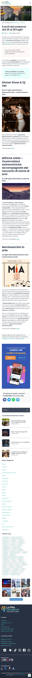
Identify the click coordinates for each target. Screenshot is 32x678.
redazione (19, 567)
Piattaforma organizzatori (8, 643)
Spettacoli (16, 569)
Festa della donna (15, 552)
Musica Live (5, 498)
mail (22, 338)
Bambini (4, 518)
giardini (5, 554)
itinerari (20, 559)
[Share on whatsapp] (13, 399)
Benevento (6, 542)
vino (21, 571)
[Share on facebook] (4, 399)
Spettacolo (5, 478)
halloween (12, 554)
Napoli (4, 564)
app (19, 75)
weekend (5, 574)
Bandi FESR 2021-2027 (7, 631)
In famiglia (5, 521)
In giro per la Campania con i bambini (13, 557)
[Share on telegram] (18, 399)
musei (14, 562)
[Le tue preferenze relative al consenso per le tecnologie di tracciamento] (29, 675)
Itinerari (4, 487)
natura (17, 564)
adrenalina (6, 537)
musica (7, 42)
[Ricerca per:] (13, 410)
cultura (19, 545)
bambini (21, 540)
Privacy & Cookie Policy (20, 675)
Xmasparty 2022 (15, 574)
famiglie (5, 552)
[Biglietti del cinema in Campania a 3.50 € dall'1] (6, 583)
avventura (13, 540)
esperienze (6, 550)
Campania (21, 542)
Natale (4, 475)
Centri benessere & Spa (9, 473)
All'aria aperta (6, 512)
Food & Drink (5, 515)
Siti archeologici (6, 501)
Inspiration (5, 481)
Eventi (5, 33)
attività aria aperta (16, 537)
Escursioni (5, 484)
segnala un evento (8, 338)
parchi (4, 567)
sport (23, 569)
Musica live (21, 562)
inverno (13, 559)
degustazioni (16, 547)
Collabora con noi (6, 623)
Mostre (4, 470)
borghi (13, 542)
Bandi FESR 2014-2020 (7, 629)
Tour (3, 524)
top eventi (14, 571)
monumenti (6, 562)
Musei (3, 495)
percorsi (11, 567)
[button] (10, 358)
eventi (13, 550)
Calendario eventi (6, 645)
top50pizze (6, 571)
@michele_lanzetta (19, 22)
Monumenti (5, 529)
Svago (4, 492)
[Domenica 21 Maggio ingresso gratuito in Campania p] (16, 592)
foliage (24, 552)
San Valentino (6, 569)
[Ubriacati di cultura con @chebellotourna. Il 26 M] (25, 583)
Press (2, 625)
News (3, 464)
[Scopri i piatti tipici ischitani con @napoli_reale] (16, 583)
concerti (12, 545)
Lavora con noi (5, 627)
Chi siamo (4, 621)
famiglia (20, 550)
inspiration (6, 559)
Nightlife (24, 564)
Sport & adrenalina (7, 527)
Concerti (4, 467)
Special (4, 504)
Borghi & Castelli (7, 507)
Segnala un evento (6, 641)
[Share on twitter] (9, 399)
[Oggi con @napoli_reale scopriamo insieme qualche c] (25, 592)
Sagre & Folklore (7, 510)
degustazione (6, 547)
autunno (5, 540)
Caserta (5, 545)
